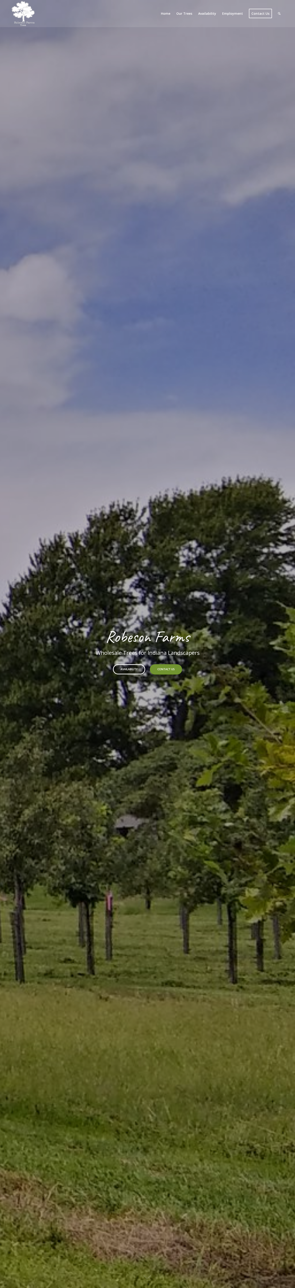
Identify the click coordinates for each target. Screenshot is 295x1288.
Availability (129, 669)
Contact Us (166, 669)
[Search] (279, 13)
